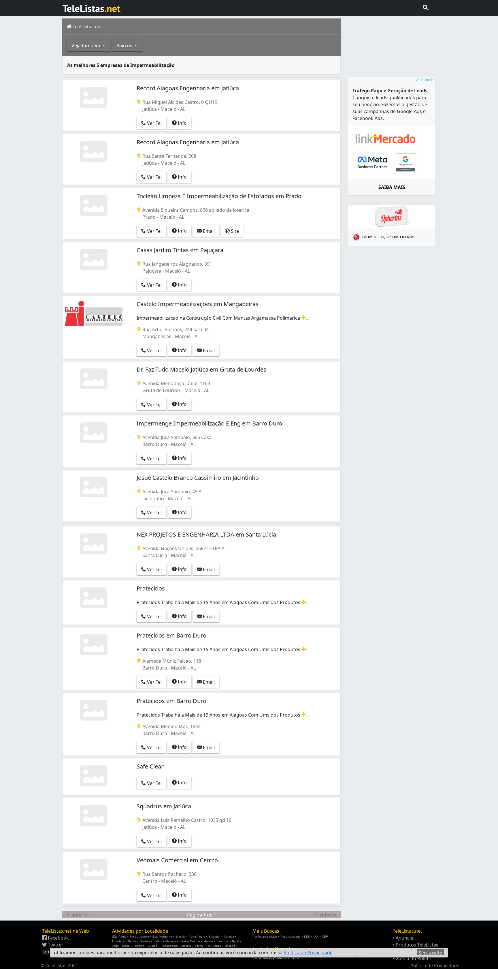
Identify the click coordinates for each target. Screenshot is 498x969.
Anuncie (404, 938)
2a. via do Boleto (413, 958)
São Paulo (119, 936)
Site (234, 231)
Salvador (214, 936)
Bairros (124, 45)
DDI (316, 936)
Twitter (55, 945)
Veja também (86, 45)
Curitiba (229, 936)
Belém (158, 941)
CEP (325, 936)
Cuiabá (152, 945)
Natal (235, 941)
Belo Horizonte (162, 936)
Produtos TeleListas (417, 945)
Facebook (58, 938)
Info (182, 123)
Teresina (138, 945)
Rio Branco (213, 945)
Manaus (170, 941)
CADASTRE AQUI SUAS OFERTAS (388, 236)
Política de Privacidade (434, 965)
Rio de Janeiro (139, 936)
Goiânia (145, 941)
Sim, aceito (430, 952)
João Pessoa (121, 945)
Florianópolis (169, 945)
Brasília (180, 936)
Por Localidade (290, 936)
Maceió (208, 941)
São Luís (222, 941)
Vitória (199, 945)
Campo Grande (190, 941)
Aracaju (186, 945)
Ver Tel (154, 123)
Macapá (230, 945)
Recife (132, 941)
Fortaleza (118, 941)
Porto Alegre (197, 936)
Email (208, 231)
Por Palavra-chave (264, 936)
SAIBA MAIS (391, 187)
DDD (307, 936)
